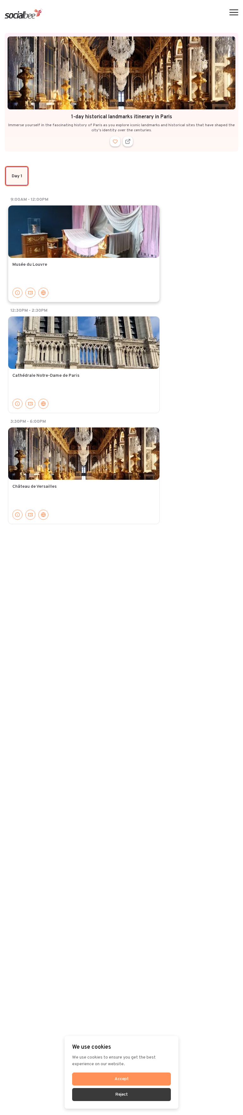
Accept (122, 1079)
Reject (121, 1094)
